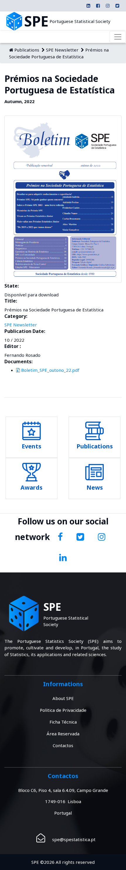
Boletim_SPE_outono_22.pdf (49, 370)
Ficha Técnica (63, 722)
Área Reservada (63, 734)
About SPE (63, 698)
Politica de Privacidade (63, 710)
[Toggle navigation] (118, 37)
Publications (26, 50)
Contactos (63, 745)
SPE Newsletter (62, 50)
